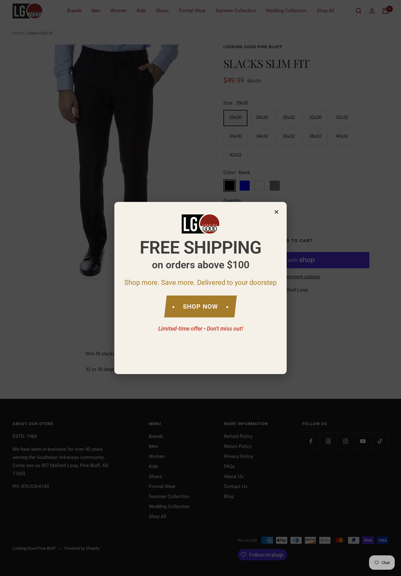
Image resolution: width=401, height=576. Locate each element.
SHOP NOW (200, 306)
